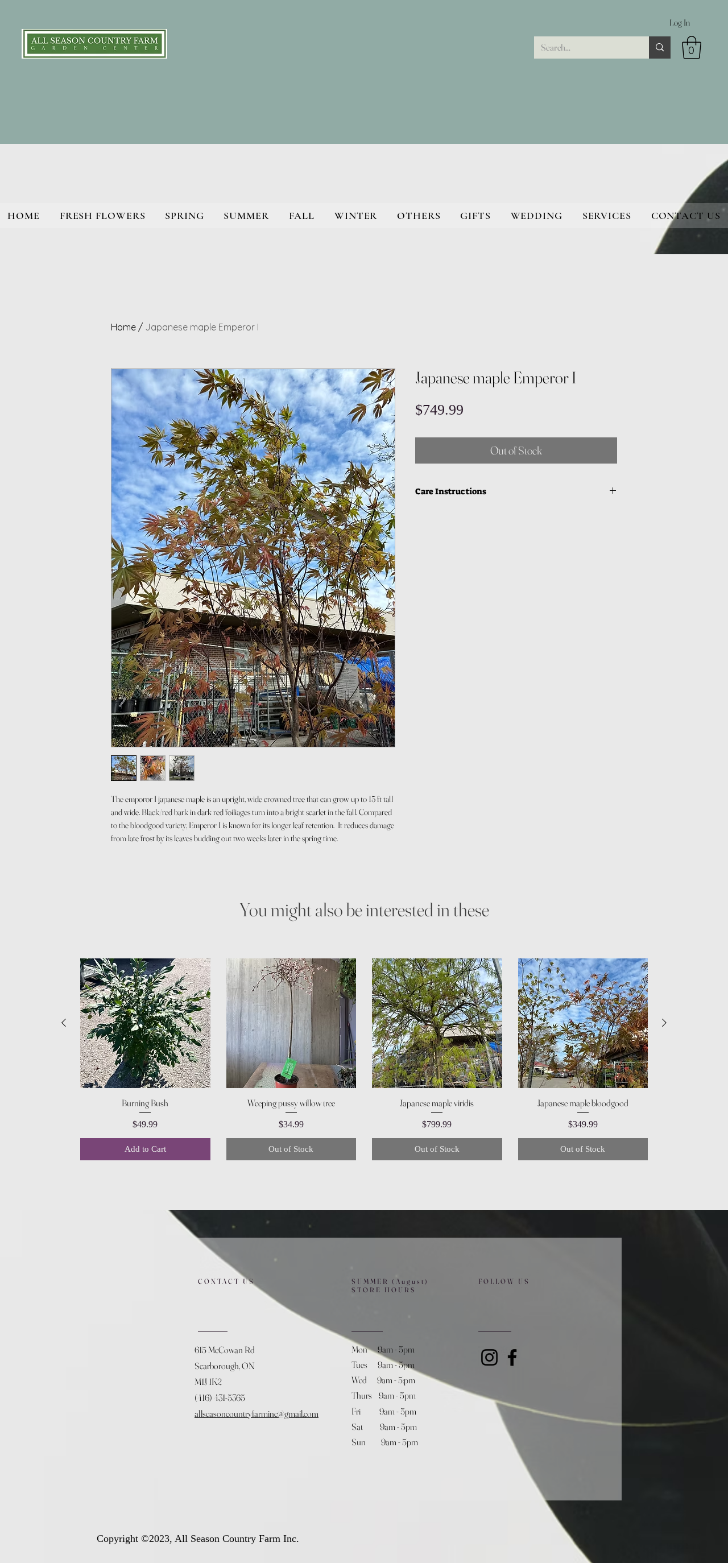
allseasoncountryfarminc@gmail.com (256, 1413)
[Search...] (660, 47)
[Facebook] (512, 1357)
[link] (691, 47)
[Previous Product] (64, 1022)
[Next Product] (664, 1022)
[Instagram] (489, 1357)
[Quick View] (145, 1023)
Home (123, 327)
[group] (364, 1059)
